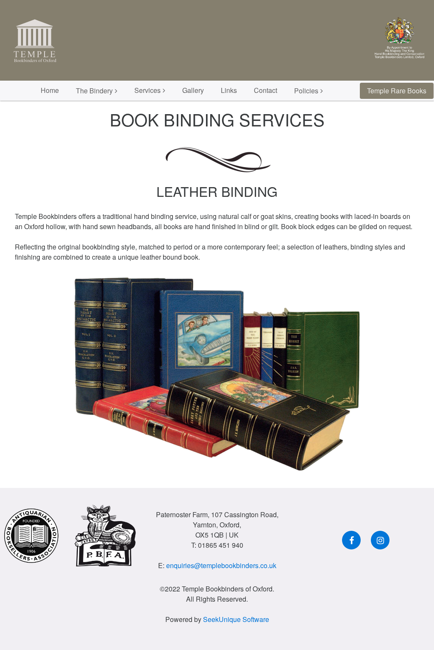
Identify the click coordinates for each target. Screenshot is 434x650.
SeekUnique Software (236, 619)
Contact (265, 90)
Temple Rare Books (396, 90)
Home (50, 90)
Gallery (193, 90)
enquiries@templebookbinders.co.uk (221, 565)
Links (229, 90)
